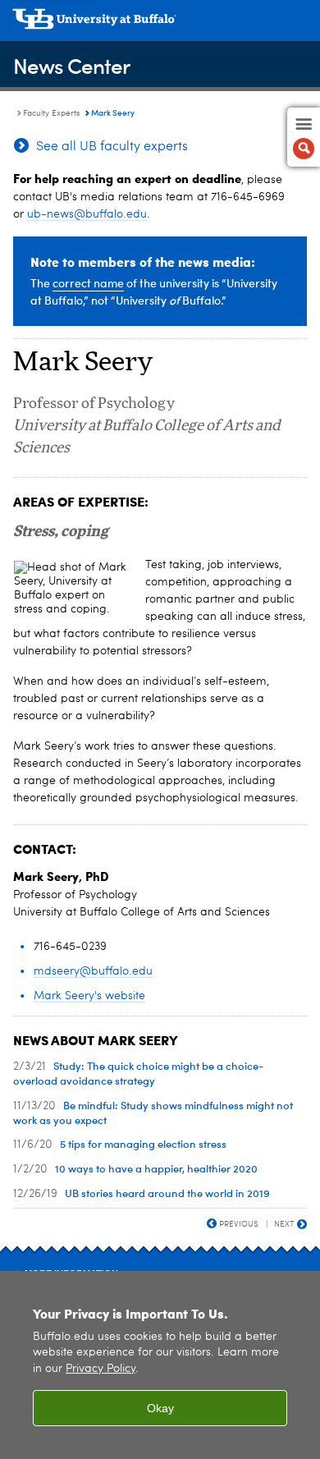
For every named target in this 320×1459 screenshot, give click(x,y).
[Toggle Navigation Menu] (303, 137)
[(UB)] (160, 24)
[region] (160, 1365)
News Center (71, 65)
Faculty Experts (51, 113)
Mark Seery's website (89, 996)
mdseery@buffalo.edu (93, 971)
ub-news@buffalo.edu (87, 214)
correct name (88, 283)
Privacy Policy (100, 1369)
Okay (160, 1408)
